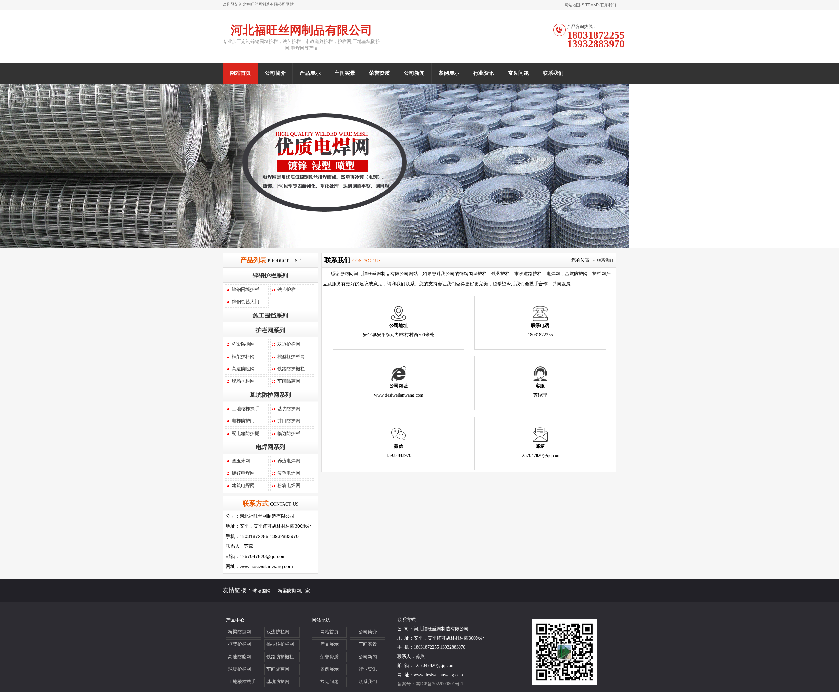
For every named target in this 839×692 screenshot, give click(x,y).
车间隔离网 (288, 381)
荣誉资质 (379, 73)
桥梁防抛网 (243, 344)
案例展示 (449, 73)
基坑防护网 (288, 408)
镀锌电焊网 (243, 473)
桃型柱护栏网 (291, 356)
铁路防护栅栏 (291, 368)
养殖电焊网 (288, 460)
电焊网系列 (270, 447)
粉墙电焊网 (288, 485)
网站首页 (240, 73)
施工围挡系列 (270, 315)
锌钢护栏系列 (270, 275)
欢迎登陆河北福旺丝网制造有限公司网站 (258, 4)
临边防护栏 (288, 433)
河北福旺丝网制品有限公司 (301, 30)
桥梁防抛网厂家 (294, 590)
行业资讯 (483, 73)
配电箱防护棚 (245, 433)
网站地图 (572, 5)
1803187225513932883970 (596, 39)
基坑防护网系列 (270, 395)
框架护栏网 (243, 356)
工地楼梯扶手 (245, 408)
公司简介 (275, 73)
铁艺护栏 (286, 289)
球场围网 (261, 590)
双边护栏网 (288, 344)
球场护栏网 (243, 381)
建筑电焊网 (243, 485)
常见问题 (518, 73)
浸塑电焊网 (288, 473)
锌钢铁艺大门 (245, 301)
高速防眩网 (243, 368)
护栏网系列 (270, 330)
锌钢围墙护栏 (245, 289)
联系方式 (256, 503)
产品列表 (253, 260)
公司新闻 (414, 73)
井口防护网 (288, 420)
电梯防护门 (243, 420)
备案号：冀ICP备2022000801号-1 (430, 684)
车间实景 (344, 73)
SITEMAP (590, 5)
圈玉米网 (241, 460)
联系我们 (608, 5)
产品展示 (310, 73)
